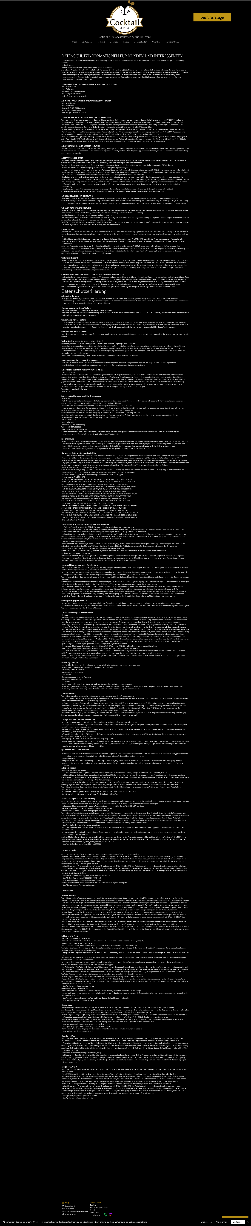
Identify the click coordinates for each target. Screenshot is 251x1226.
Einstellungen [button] (206, 1222)
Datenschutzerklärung (138, 1222)
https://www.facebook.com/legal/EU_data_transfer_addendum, (85, 875)
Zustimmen (238, 1222)
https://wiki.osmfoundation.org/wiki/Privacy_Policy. (81, 1052)
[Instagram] (111, 1215)
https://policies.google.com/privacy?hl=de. (77, 986)
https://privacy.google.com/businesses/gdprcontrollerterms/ (85, 1024)
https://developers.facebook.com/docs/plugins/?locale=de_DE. (85, 810)
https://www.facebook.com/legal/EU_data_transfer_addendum (85, 841)
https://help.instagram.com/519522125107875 (79, 878)
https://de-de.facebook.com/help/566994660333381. (81, 844)
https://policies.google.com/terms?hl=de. (77, 1098)
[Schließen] (247, 1222)
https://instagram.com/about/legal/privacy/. (78, 885)
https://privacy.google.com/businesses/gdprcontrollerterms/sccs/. (87, 1026)
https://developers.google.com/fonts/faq (77, 998)
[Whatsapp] (105, 1215)
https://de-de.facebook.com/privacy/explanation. (80, 825)
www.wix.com (66, 391)
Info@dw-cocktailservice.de (77, 1211)
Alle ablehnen (221, 1222)
